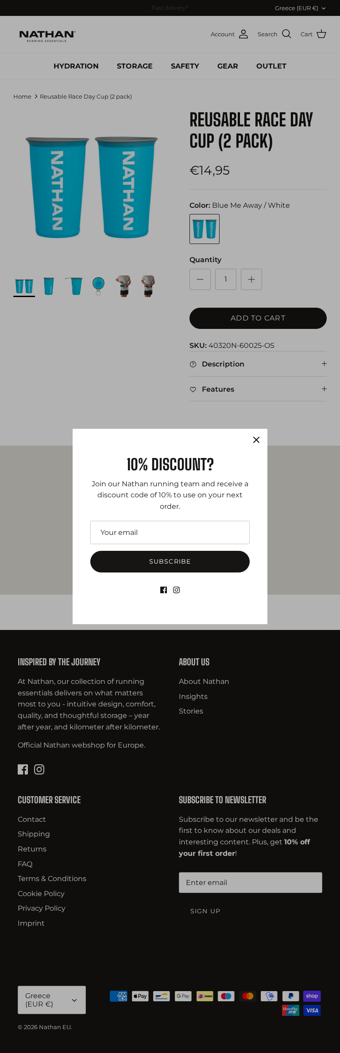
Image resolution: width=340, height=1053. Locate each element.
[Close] (256, 440)
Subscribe (170, 561)
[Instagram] (176, 590)
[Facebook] (163, 590)
